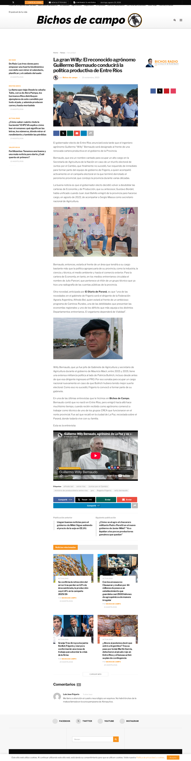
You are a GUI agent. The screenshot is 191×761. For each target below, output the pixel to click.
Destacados (15, 86)
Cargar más (96, 674)
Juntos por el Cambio (98, 486)
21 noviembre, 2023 (90, 77)
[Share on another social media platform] (91, 133)
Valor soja (152, 5)
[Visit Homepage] (89, 20)
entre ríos (81, 486)
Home (55, 53)
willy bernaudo (121, 490)
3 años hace (87, 694)
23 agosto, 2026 (16, 77)
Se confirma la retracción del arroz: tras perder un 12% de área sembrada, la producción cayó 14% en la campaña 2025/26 (73, 588)
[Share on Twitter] (63, 133)
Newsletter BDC (59, 2)
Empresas (100, 5)
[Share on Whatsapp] (70, 133)
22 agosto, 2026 (66, 601)
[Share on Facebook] (56, 133)
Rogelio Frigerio (104, 490)
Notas (62, 53)
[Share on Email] (77, 133)
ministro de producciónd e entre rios (71, 490)
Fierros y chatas (166, 5)
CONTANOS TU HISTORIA (86, 2)
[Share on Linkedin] (84, 133)
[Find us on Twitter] (13, 2)
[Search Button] (175, 20)
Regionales (89, 5)
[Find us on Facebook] (9, 2)
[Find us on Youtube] (17, 2)
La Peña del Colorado (136, 5)
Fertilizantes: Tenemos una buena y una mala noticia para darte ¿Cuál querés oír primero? (27, 154)
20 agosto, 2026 (66, 662)
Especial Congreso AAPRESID (22, 5)
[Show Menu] (181, 20)
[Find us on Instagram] (20, 2)
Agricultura (77, 5)
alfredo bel (68, 486)
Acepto (173, 757)
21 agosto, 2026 (110, 607)
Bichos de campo (70, 77)
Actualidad (64, 5)
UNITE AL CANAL (35, 2)
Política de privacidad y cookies (150, 757)
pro (92, 490)
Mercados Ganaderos (47, 5)
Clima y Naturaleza (116, 5)
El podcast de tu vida (18, 12)
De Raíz (12, 60)
